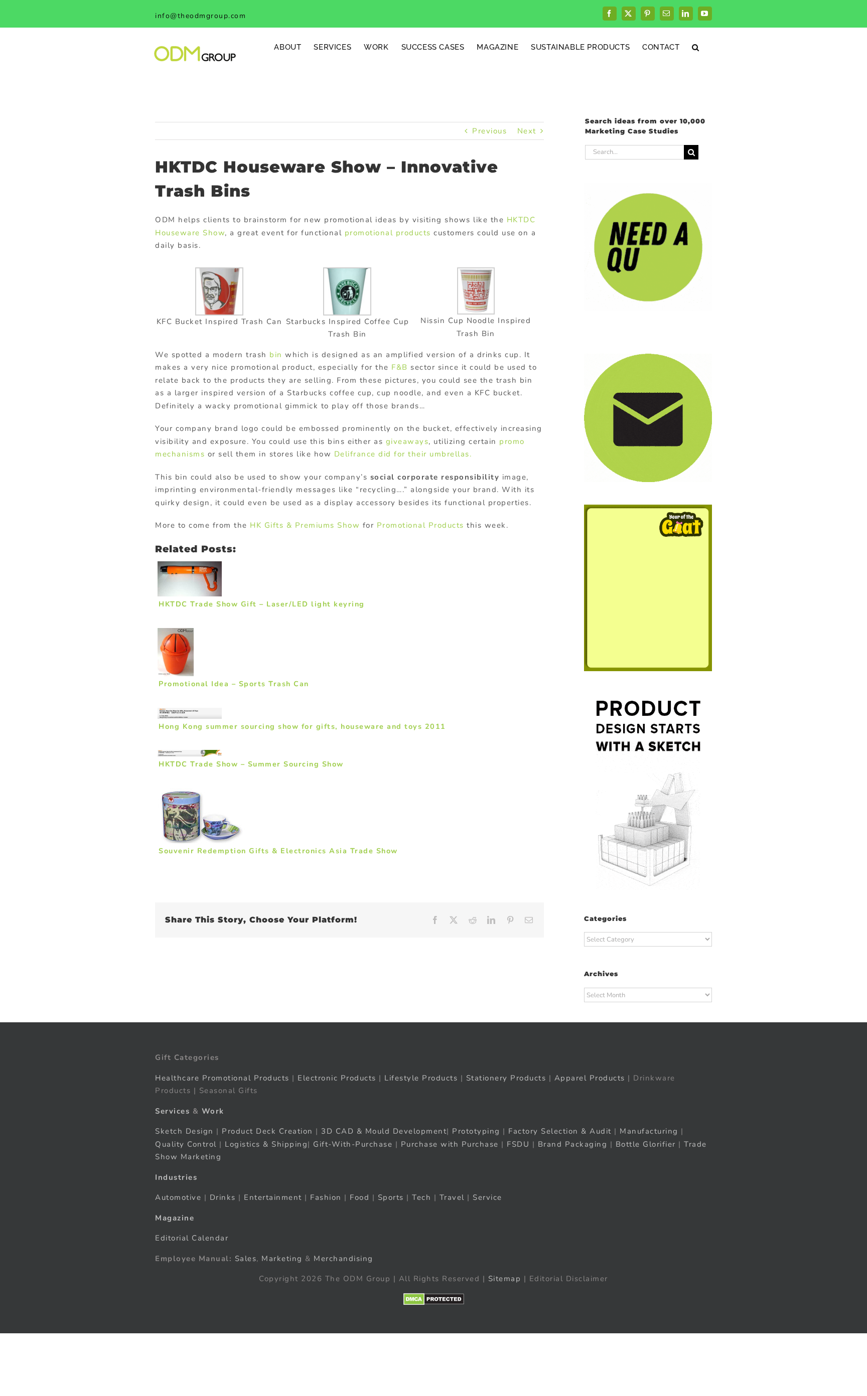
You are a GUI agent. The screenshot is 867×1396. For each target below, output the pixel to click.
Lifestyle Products (421, 1078)
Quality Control (186, 1144)
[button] (695, 47)
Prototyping (476, 1131)
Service (489, 1197)
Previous (489, 131)
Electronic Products (337, 1078)
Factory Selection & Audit (560, 1131)
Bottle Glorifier (644, 1144)
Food (359, 1197)
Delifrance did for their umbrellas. (403, 454)
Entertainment (273, 1197)
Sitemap (504, 1279)
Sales (246, 1259)
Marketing (282, 1259)
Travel (452, 1197)
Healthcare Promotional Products (222, 1078)
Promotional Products (420, 525)
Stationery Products (506, 1078)
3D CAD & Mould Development (384, 1131)
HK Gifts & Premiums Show (305, 525)
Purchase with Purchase (450, 1144)
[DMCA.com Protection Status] (433, 1299)
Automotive (178, 1197)
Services (172, 1111)
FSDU (518, 1144)
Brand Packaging (573, 1144)
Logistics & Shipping (266, 1144)
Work (213, 1111)
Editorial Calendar (191, 1238)
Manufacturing (649, 1131)
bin (275, 355)
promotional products (388, 233)
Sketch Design (184, 1131)
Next (526, 131)
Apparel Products (589, 1078)
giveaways (407, 441)
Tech (421, 1197)
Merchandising (343, 1259)
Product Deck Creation (267, 1131)
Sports (391, 1197)
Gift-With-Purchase (352, 1144)
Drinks (223, 1197)
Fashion (326, 1197)
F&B (398, 367)
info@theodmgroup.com (200, 16)
